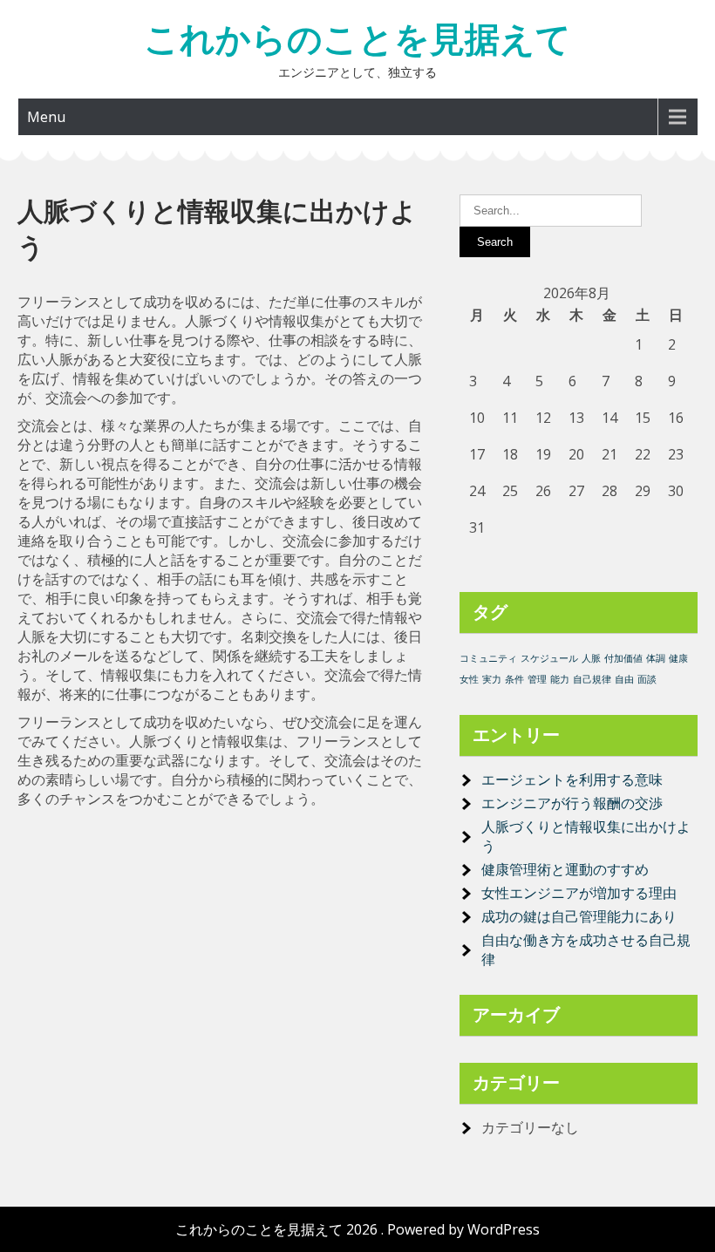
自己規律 (592, 679)
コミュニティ (488, 658)
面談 (647, 679)
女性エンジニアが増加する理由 (579, 892)
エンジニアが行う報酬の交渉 (572, 803)
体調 (655, 658)
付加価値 (623, 658)
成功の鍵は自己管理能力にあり (579, 916)
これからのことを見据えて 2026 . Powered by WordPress (357, 1229)
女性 (469, 679)
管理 (537, 679)
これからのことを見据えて (357, 39)
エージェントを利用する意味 (572, 779)
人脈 (591, 658)
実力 (491, 679)
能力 (559, 679)
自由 (624, 679)
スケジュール (549, 658)
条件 (514, 679)
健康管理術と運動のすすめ (565, 869)
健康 (678, 658)
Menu (46, 116)
